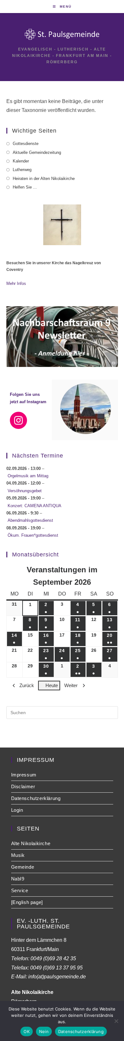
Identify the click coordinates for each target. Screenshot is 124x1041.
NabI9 (17, 878)
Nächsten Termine (37, 455)
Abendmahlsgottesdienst (30, 520)
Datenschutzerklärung (36, 798)
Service (19, 890)
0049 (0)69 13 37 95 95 (56, 967)
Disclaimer (23, 786)
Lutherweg (22, 169)
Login (17, 810)
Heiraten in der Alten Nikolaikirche (44, 178)
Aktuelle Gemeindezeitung (37, 152)
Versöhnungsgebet (25, 490)
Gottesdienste (25, 143)
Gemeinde (22, 867)
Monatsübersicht (35, 554)
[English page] (27, 902)
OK (27, 1031)
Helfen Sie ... (25, 187)
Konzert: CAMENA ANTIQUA (34, 505)
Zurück (26, 685)
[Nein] (116, 1021)
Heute (51, 685)
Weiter (71, 685)
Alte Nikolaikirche (31, 843)
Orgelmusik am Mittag (28, 475)
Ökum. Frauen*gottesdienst (33, 535)
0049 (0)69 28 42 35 (53, 958)
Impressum (24, 774)
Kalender (21, 161)
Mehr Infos (16, 283)
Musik (18, 855)
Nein (44, 1031)
